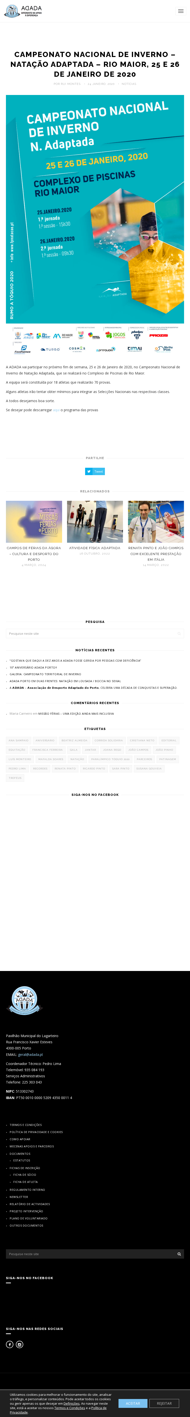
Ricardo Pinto (94, 768)
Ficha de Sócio (24, 1174)
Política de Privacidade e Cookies (36, 1132)
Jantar (90, 749)
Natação (77, 759)
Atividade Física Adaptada (94, 548)
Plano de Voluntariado (29, 1218)
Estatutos (21, 1160)
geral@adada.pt (30, 1054)
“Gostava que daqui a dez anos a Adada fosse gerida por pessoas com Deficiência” (75, 660)
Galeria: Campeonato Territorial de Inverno (45, 674)
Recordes (40, 768)
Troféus (15, 778)
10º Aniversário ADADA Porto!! (33, 667)
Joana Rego (112, 749)
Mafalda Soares (50, 759)
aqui (56, 410)
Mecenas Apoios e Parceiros (32, 1146)
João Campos (138, 749)
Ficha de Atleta (25, 1182)
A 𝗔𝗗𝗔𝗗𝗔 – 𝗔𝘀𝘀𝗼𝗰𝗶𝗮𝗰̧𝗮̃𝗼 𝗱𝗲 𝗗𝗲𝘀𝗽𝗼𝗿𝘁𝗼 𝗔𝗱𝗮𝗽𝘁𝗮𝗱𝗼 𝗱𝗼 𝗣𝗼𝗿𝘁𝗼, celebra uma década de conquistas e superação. (94, 688)
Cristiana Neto (142, 740)
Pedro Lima (17, 768)
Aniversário (45, 740)
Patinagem (167, 759)
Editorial (169, 740)
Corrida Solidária (109, 740)
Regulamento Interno (27, 1190)
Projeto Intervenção (26, 1211)
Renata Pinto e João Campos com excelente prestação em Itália (156, 553)
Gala (74, 749)
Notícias (129, 84)
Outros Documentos (26, 1225)
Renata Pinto (65, 768)
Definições (72, 1403)
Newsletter (19, 1197)
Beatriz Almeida (75, 740)
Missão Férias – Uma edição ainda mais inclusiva (76, 713)
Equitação (17, 749)
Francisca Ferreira (47, 749)
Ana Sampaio (18, 740)
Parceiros (144, 759)
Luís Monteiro (20, 759)
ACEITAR (133, 1403)
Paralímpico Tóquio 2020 (110, 759)
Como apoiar (20, 1139)
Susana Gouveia (149, 768)
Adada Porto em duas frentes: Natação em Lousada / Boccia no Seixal (65, 681)
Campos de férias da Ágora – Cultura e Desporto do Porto (34, 553)
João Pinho (164, 749)
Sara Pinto (120, 768)
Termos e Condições (26, 1125)
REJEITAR (164, 1403)
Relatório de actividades (30, 1204)
